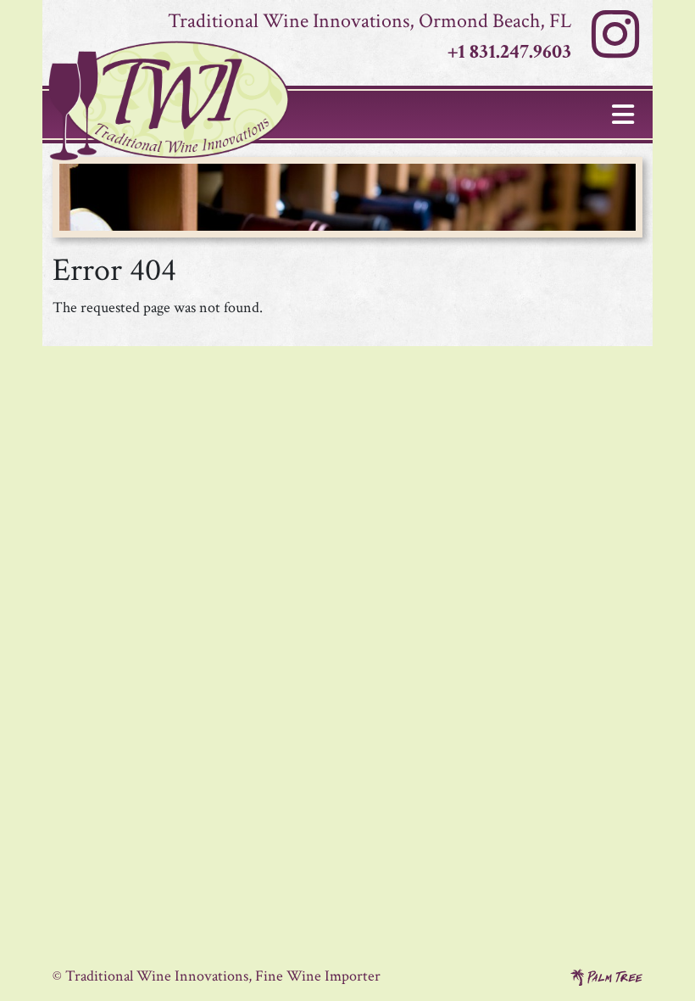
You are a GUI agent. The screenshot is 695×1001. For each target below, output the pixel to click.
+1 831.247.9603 (509, 51)
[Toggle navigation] (623, 114)
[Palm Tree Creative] (606, 976)
